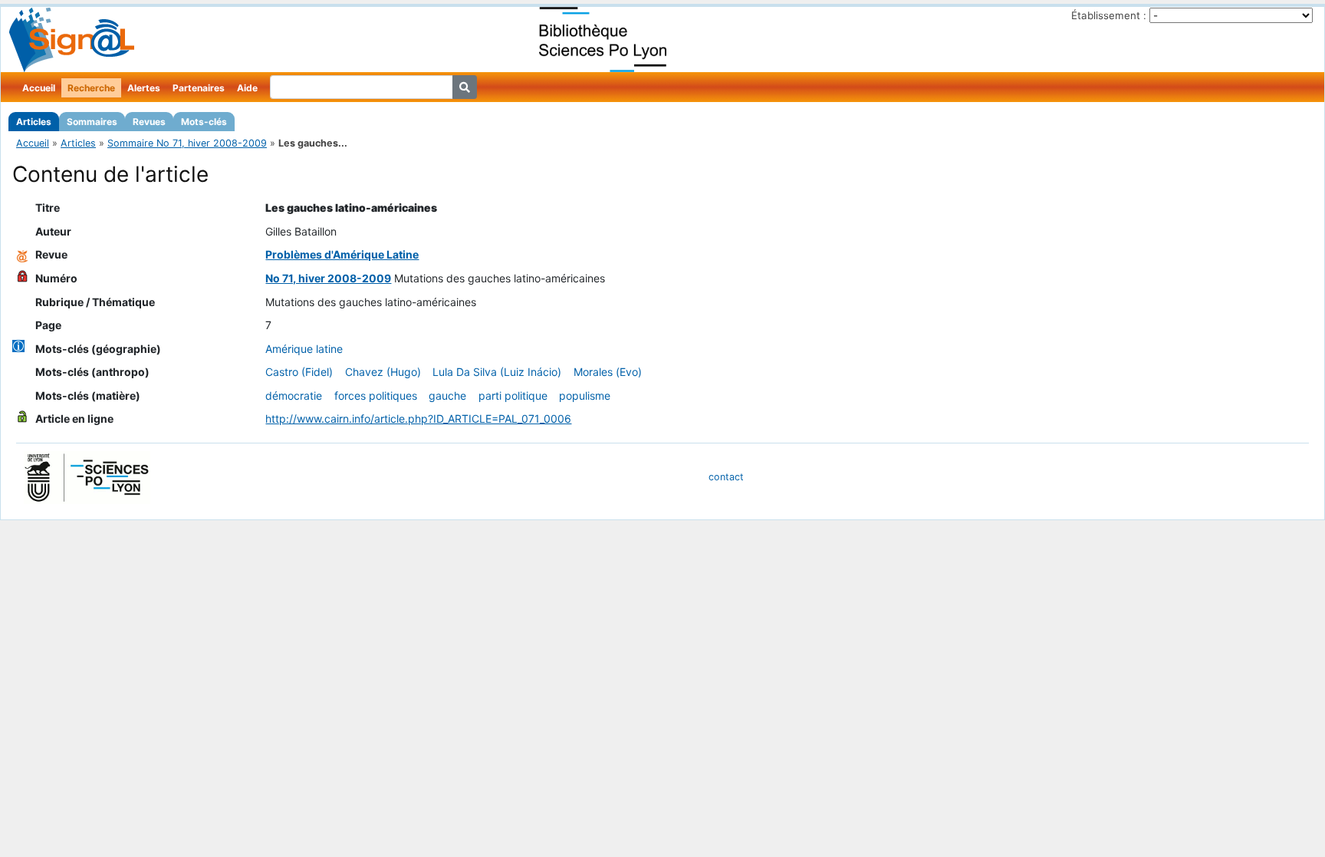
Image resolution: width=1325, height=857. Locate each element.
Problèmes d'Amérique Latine (342, 254)
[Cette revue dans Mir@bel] (22, 254)
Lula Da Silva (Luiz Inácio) (496, 371)
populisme (584, 395)
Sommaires (92, 121)
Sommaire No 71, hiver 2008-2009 (187, 143)
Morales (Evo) (608, 371)
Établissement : (1108, 15)
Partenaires (199, 88)
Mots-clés (204, 121)
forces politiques (375, 395)
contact (726, 477)
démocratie (293, 395)
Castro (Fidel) (299, 371)
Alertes (143, 88)
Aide (247, 88)
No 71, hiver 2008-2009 (328, 278)
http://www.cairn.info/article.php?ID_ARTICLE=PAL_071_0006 (418, 418)
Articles (33, 121)
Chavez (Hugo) (383, 371)
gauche (447, 395)
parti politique (512, 395)
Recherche (91, 88)
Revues (149, 121)
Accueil (38, 88)
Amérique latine (304, 348)
